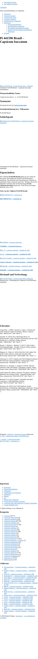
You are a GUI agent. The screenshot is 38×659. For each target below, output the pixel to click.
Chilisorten (3, 7)
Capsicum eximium (10, 535)
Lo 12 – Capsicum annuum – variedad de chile (15, 254)
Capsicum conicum (10, 533)
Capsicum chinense (10, 531)
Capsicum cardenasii (10, 528)
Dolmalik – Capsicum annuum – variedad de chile (16, 270)
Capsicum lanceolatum (11, 544)
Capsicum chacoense (10, 530)
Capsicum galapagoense (11, 542)
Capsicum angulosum (10, 519)
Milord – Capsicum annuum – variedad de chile (18, 586)
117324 (2, 436)
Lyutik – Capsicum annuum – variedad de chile (18, 597)
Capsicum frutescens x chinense (13, 540)
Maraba (6, 496)
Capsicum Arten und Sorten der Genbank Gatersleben (20, 503)
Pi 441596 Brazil (24, 436)
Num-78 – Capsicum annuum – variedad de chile (19, 574)
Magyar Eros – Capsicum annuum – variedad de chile (20, 595)
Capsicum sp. (8, 558)
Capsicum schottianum (11, 556)
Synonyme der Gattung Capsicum (14, 501)
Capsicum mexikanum (11, 545)
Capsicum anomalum (10, 523)
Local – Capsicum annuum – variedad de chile (18, 600)
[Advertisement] (19, 65)
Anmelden (3, 618)
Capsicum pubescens (10, 552)
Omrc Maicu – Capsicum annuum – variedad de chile (20, 577)
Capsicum (10, 434)
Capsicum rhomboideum (11, 554)
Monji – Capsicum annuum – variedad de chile (18, 604)
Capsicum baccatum (20, 434)
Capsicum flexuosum (10, 537)
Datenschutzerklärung (10, 489)
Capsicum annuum (9, 521)
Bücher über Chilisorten (11, 500)
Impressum (7, 487)
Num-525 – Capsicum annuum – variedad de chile (19, 579)
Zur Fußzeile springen (10, 4)
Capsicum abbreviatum (11, 517)
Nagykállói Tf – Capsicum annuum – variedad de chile (21, 576)
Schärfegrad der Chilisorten (12, 493)
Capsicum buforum (10, 526)
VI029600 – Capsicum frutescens (11, 246)
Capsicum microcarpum (11, 547)
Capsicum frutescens (10, 538)
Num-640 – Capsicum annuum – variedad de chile (19, 609)
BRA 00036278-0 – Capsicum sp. (11, 199)
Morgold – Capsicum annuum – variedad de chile (19, 581)
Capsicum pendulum (10, 551)
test (5, 498)
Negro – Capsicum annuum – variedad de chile (18, 599)
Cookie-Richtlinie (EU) (11, 505)
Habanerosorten (9, 559)
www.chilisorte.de (29, 616)
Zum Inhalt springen (10, 2)
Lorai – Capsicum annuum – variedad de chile (18, 602)
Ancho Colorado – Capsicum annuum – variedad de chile (19, 262)
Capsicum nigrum (9, 549)
